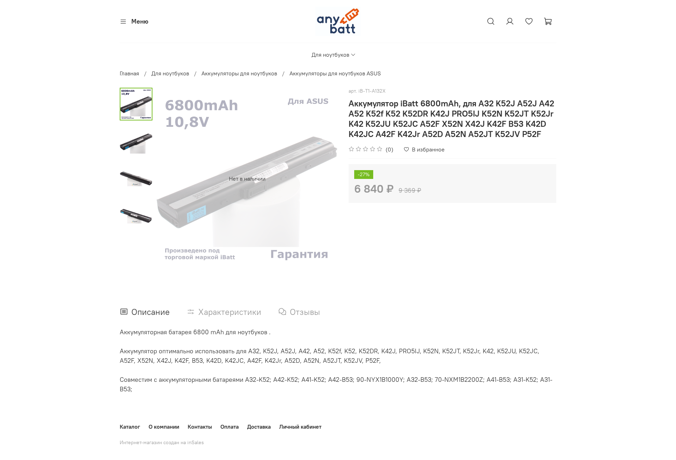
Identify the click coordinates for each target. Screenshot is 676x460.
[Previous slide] (170, 178)
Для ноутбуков (330, 54)
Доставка (259, 426)
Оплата (229, 426)
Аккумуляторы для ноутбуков (239, 73)
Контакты (200, 426)
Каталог (130, 426)
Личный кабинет (300, 426)
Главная (129, 73)
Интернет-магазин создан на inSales (162, 442)
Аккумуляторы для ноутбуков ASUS (335, 73)
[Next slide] (323, 178)
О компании (164, 426)
